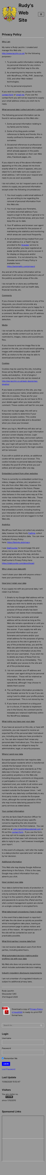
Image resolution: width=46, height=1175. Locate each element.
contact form (7, 94)
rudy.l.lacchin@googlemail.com (27, 829)
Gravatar (25, 245)
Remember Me (10, 1058)
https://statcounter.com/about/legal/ (18, 563)
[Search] (41, 1025)
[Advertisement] (14, 1126)
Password (6, 1048)
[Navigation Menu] (41, 14)
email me (20, 94)
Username (6, 1038)
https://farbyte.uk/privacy (18, 542)
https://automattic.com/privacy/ (21, 266)
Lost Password (8, 1069)
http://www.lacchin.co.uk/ (13, 53)
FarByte (31, 533)
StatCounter (12, 548)
